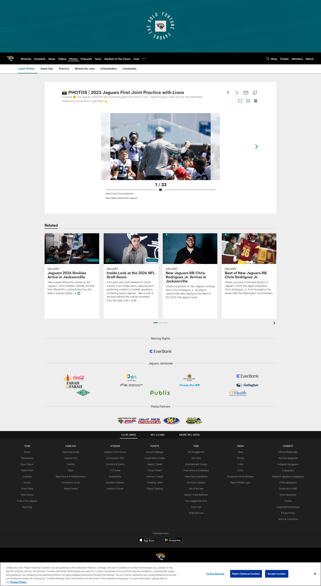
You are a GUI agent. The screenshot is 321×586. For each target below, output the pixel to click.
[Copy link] (255, 93)
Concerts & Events (115, 464)
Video (240, 464)
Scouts (27, 482)
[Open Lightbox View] (160, 158)
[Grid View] (248, 101)
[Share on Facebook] (228, 94)
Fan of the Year (196, 488)
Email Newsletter (288, 494)
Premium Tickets (154, 476)
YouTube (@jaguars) (288, 458)
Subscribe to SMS (288, 488)
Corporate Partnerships (288, 507)
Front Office (27, 488)
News (240, 452)
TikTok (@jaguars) (288, 482)
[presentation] (274, 323)
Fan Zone (196, 458)
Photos (240, 458)
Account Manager (154, 452)
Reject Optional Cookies (246, 573)
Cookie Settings (215, 573)
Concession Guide (70, 482)
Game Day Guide (70, 452)
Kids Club (196, 507)
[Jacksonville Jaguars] (160, 557)
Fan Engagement (196, 452)
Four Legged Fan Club (196, 500)
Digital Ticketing (155, 488)
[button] (155, 322)
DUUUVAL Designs (196, 482)
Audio (240, 470)
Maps (70, 470)
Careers (288, 500)
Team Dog (27, 507)
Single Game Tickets (155, 458)
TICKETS (154, 446)
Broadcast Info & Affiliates (240, 476)
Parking (70, 464)
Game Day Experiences (196, 476)
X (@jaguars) (288, 470)
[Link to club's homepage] (10, 58)
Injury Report (27, 464)
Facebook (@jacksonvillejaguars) (288, 476)
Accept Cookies (277, 573)
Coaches (27, 476)
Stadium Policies (115, 488)
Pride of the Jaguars (27, 500)
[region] (160, 574)
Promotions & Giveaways (196, 470)
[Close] (315, 574)
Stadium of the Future (115, 452)
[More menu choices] (143, 58)
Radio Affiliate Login (240, 482)
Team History (27, 494)
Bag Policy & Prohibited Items (71, 476)
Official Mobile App (287, 452)
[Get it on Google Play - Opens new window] (172, 541)
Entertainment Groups (196, 464)
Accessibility (115, 476)
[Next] (256, 146)
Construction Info (115, 458)
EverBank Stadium (115, 482)
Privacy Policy (288, 513)
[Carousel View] (240, 101)
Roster (27, 452)
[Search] (267, 58)
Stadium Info (70, 458)
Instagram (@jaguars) (288, 464)
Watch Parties (71, 488)
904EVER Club (196, 513)
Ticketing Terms (155, 482)
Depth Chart (27, 470)
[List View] (255, 101)
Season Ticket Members (196, 494)
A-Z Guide (115, 470)
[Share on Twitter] (237, 94)
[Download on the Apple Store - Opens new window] (147, 540)
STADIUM (115, 446)
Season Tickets (154, 464)
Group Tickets (155, 470)
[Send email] (246, 94)
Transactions (27, 458)
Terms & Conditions (288, 519)
